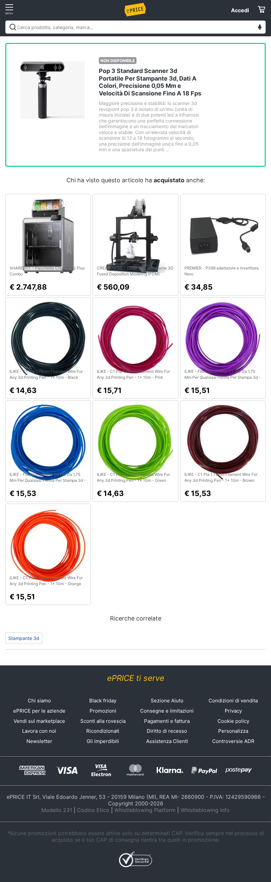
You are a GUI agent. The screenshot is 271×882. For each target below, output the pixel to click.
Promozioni (103, 711)
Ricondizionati (102, 731)
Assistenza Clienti (167, 741)
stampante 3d (23, 638)
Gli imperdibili (103, 741)
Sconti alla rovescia (103, 721)
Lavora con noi (39, 731)
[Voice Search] (259, 27)
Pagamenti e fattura (167, 721)
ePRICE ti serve (135, 678)
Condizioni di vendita (233, 700)
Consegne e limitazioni (167, 711)
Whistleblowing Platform (144, 810)
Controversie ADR (233, 741)
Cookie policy (233, 721)
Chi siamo (39, 700)
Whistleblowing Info (205, 810)
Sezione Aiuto (167, 700)
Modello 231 (56, 810)
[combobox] (135, 27)
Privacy (233, 711)
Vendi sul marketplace (39, 721)
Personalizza (233, 731)
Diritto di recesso (167, 731)
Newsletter (39, 741)
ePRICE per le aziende (39, 711)
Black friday (102, 700)
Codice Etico (93, 810)
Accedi (240, 10)
